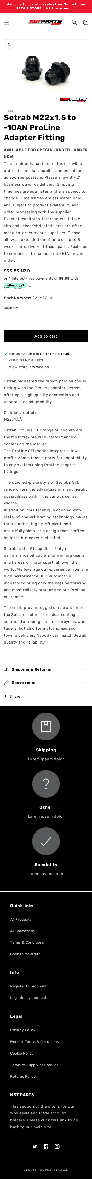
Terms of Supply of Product (34, 1065)
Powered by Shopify (57, 1170)
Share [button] (15, 696)
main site (42, 1127)
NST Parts (38, 1170)
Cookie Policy (22, 1053)
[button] (6, 22)
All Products (20, 919)
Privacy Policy (23, 1030)
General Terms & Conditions (34, 1041)
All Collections (22, 931)
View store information (29, 367)
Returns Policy (23, 1076)
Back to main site (25, 954)
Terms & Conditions (27, 942)
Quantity (11, 308)
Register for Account (28, 986)
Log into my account (28, 998)
